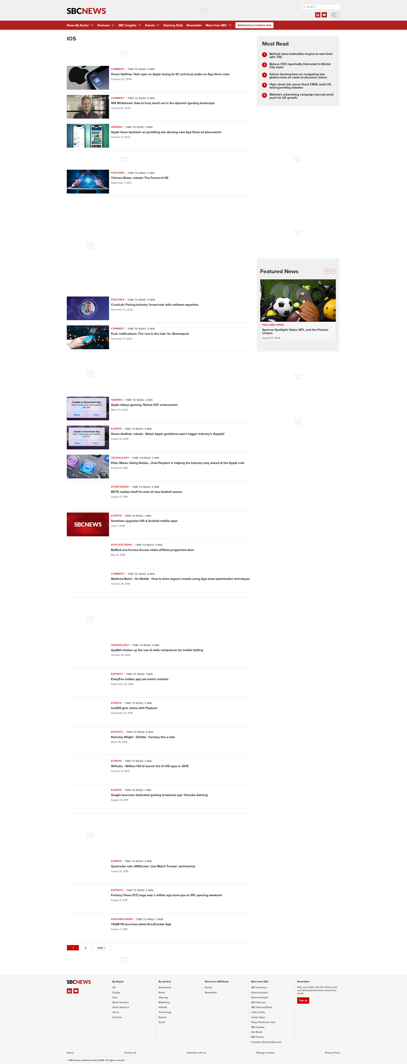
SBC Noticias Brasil (261, 1007)
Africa (115, 1012)
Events (150, 25)
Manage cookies (265, 1052)
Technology (165, 1012)
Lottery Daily (258, 1012)
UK (114, 987)
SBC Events (257, 1037)
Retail (162, 992)
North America (120, 1002)
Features (103, 25)
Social (162, 1022)
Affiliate (163, 1007)
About (70, 1052)
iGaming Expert (259, 992)
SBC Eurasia (257, 1027)
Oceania (117, 1017)
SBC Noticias (258, 1002)
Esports (163, 1017)
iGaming (163, 997)
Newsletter (194, 25)
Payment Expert (260, 997)
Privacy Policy (332, 1052)
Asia (114, 997)
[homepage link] (86, 11)
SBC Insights (127, 25)
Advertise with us (196, 1052)
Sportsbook (165, 987)
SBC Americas (259, 987)
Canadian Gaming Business (266, 1042)
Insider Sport (258, 1017)
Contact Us (130, 1052)
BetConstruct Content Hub (254, 25)
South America (120, 1007)
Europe (116, 992)
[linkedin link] (317, 14)
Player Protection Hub (263, 1022)
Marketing (164, 1002)
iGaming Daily (173, 25)
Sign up (303, 1000)
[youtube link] (324, 14)
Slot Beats (256, 1032)
